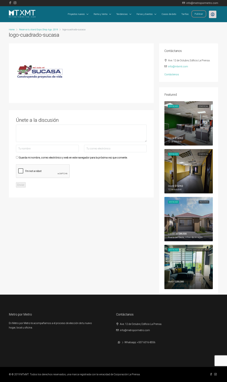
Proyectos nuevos (76, 14)
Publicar (199, 14)
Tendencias (122, 14)
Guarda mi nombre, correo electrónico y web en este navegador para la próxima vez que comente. (73, 157)
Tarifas (185, 14)
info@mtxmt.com (178, 66)
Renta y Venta (100, 14)
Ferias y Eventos (145, 14)
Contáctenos (171, 74)
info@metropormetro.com (135, 330)
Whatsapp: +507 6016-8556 (139, 342)
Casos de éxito (169, 14)
